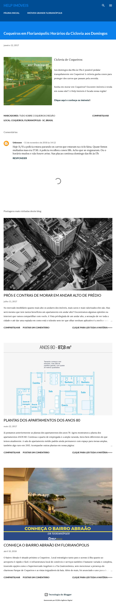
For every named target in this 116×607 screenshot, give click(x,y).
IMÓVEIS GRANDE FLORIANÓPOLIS (44, 13)
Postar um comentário (36, 327)
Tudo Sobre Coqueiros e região (37, 115)
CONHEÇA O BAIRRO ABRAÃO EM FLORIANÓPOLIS (46, 545)
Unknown (17, 142)
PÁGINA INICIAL (11, 13)
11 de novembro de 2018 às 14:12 (40, 142)
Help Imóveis (16, 5)
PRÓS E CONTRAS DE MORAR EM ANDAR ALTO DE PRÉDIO (52, 295)
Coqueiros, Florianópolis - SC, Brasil (32, 120)
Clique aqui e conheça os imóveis (71, 100)
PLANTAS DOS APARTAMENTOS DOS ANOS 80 (42, 420)
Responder (20, 158)
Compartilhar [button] (100, 115)
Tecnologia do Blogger (60, 594)
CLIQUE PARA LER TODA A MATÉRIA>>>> (92, 327)
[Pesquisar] (103, 5)
